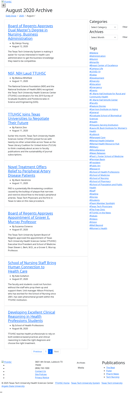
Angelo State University (13, 386)
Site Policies (41, 374)
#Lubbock (94, 134)
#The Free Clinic (97, 209)
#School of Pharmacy (100, 181)
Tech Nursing (112, 377)
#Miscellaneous (97, 150)
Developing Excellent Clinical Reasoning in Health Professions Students (31, 316)
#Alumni (94, 59)
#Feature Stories (98, 106)
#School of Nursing (99, 178)
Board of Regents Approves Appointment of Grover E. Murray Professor (30, 217)
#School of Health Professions (104, 172)
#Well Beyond (96, 225)
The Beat (110, 367)
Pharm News (112, 373)
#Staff (92, 190)
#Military (94, 146)
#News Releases (97, 153)
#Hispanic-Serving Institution (104, 125)
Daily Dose (11, 15)
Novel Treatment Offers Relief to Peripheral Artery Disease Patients (29, 171)
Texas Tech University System (85, 383)
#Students (95, 200)
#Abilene (94, 52)
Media (81, 367)
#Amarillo (94, 62)
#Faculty (94, 103)
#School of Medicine (100, 175)
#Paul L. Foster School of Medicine (106, 156)
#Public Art (95, 165)
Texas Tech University (111, 383)
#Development (97, 78)
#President (95, 162)
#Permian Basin (97, 159)
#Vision (93, 222)
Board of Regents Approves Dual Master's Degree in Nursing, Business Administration (30, 32)
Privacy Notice (42, 377)
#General (94, 112)
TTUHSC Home (62, 383)
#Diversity (94, 81)
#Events (93, 90)
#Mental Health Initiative (102, 140)
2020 (21, 15)
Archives (96, 32)
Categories (98, 21)
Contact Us (40, 371)
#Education (95, 84)
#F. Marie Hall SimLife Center (104, 99)
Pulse (109, 370)
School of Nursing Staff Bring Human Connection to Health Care (32, 267)
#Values (93, 215)
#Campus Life (96, 68)
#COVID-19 (95, 71)
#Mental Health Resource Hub (104, 143)
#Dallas (93, 74)
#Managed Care (97, 137)
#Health (93, 121)
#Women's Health (98, 228)
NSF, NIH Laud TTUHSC (27, 73)
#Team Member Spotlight (102, 203)
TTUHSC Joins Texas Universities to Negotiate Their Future (28, 118)
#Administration (98, 56)
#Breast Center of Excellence (104, 65)
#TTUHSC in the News (100, 212)
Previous (37, 351)
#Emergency (96, 87)
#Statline (94, 193)
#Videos (93, 219)
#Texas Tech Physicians (101, 206)
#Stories (94, 197)
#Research (95, 168)
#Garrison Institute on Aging (104, 109)
